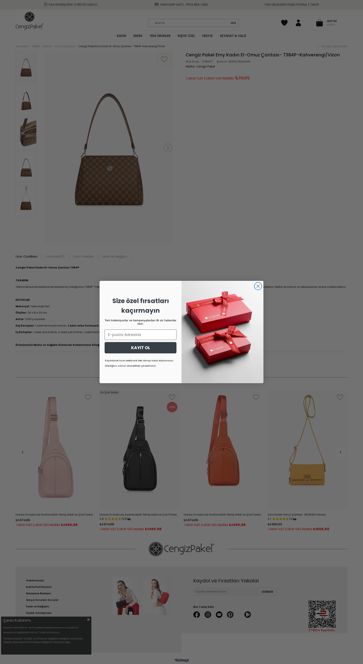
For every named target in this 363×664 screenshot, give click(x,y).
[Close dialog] (258, 286)
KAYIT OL (140, 348)
